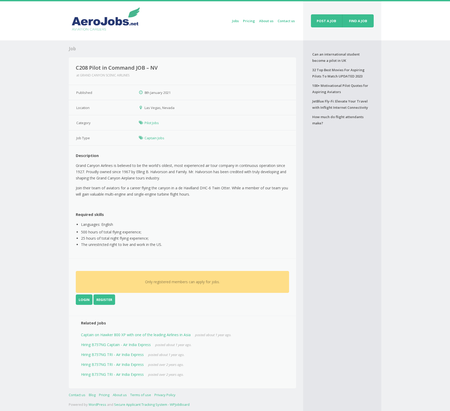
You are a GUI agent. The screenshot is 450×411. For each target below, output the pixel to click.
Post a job (326, 21)
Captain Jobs (154, 138)
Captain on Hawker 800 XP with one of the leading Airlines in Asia (136, 334)
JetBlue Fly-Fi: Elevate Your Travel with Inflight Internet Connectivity (340, 104)
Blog (92, 394)
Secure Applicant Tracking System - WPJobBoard (152, 404)
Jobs (235, 21)
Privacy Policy (165, 394)
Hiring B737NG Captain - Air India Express (116, 344)
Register (104, 299)
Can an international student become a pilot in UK (336, 57)
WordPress (97, 404)
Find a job (358, 21)
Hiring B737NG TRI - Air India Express (112, 354)
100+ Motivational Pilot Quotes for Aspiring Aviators (340, 88)
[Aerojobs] (105, 20)
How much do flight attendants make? (338, 119)
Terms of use (140, 394)
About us (266, 21)
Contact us (286, 21)
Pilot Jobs (152, 122)
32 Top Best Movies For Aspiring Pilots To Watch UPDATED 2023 (338, 73)
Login (84, 299)
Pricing (249, 21)
